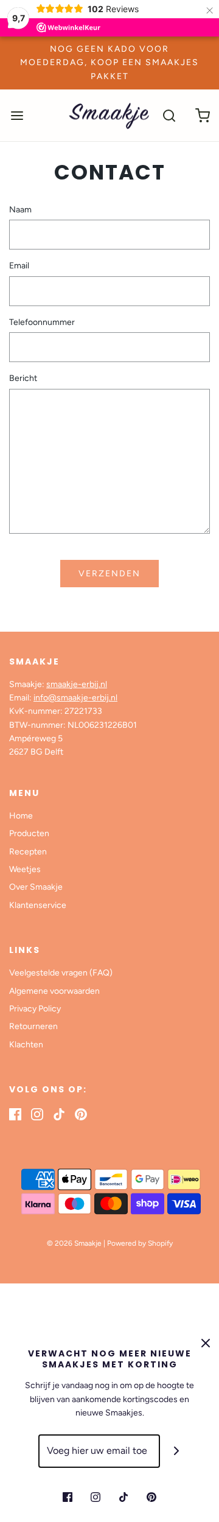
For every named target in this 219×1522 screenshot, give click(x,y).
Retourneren (33, 1026)
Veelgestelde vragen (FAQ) (61, 973)
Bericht (23, 378)
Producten (29, 833)
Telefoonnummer (42, 322)
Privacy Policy (35, 1009)
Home (21, 816)
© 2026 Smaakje (74, 1243)
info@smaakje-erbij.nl (75, 698)
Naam (20, 209)
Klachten (26, 1044)
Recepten (28, 852)
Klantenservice (37, 905)
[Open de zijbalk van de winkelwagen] (202, 115)
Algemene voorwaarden (54, 991)
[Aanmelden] (176, 1451)
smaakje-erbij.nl (76, 684)
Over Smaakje (36, 887)
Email (19, 265)
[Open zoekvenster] (169, 115)
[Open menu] (16, 115)
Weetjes (25, 869)
